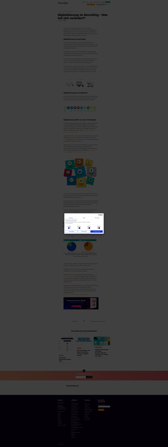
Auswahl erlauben (84, 231)
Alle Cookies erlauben (96, 231)
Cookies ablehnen (71, 231)
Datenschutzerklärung (69, 223)
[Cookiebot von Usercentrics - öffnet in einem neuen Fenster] (99, 215)
